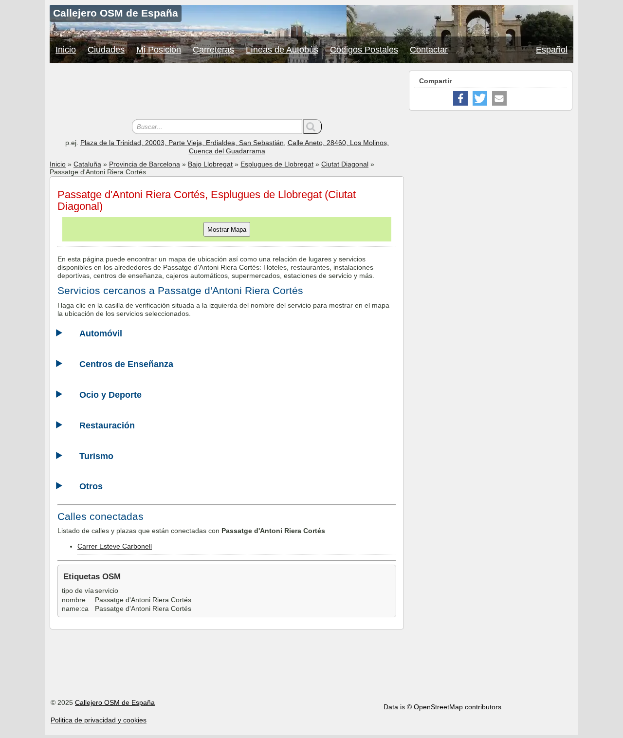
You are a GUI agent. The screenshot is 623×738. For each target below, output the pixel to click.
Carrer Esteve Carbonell (114, 546)
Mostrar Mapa (226, 229)
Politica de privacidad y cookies (99, 720)
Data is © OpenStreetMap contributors (442, 707)
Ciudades (106, 50)
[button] (460, 98)
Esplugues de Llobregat (276, 164)
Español (552, 50)
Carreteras (213, 50)
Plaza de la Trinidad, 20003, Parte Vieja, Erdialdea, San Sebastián (182, 143)
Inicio (65, 50)
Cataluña (87, 164)
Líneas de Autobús (282, 50)
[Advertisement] (227, 92)
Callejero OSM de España (115, 702)
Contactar (429, 50)
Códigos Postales (364, 50)
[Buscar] (312, 126)
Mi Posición (158, 50)
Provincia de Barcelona (144, 164)
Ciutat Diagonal (344, 164)
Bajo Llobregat (210, 164)
